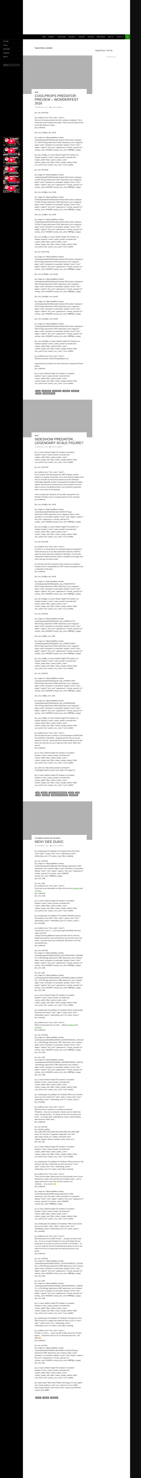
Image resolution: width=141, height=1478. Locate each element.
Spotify (5, 56)
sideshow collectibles (59, 795)
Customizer (39, 838)
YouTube (38, 891)
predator (75, 391)
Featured (71, 36)
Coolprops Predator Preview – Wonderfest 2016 (56, 99)
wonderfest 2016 (49, 393)
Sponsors (91, 36)
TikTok (5, 45)
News (36, 92)
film (77, 792)
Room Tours (62, 36)
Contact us (120, 36)
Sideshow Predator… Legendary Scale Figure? (59, 441)
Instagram (6, 49)
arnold (44, 792)
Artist (71, 792)
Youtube (6, 41)
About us (111, 36)
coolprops (57, 391)
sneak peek (73, 795)
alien (38, 391)
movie (38, 795)
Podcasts (82, 36)
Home (44, 36)
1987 (37, 792)
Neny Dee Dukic (49, 842)
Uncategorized (55, 838)
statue (38, 393)
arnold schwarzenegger (58, 792)
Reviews (50, 36)
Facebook (76, 888)
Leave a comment (57, 107)
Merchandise (101, 36)
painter (45, 1397)
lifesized (66, 391)
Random (46, 838)
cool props (46, 391)
